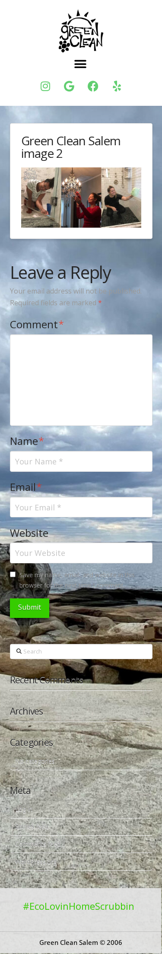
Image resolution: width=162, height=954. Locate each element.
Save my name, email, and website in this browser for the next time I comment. (77, 580)
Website (29, 533)
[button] (80, 64)
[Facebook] (93, 86)
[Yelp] (116, 86)
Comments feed (37, 844)
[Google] (69, 86)
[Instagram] (45, 86)
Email (26, 487)
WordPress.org (36, 861)
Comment (37, 324)
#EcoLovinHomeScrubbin (78, 905)
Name (27, 441)
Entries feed (31, 826)
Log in (23, 809)
